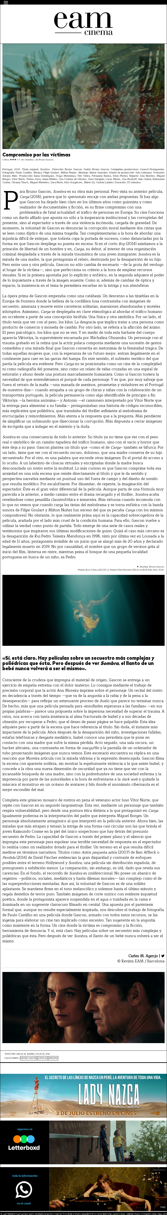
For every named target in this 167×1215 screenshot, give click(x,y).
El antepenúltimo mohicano (60, 12)
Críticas (42, 1058)
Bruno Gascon (28, 1058)
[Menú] (6, 2)
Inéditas (53, 1058)
